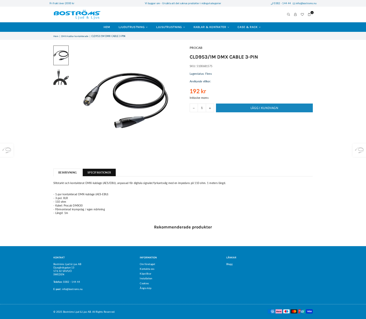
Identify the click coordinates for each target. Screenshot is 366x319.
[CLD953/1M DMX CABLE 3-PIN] (61, 55)
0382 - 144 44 (282, 3)
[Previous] (75, 100)
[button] (309, 14)
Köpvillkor (145, 273)
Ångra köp (145, 288)
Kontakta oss (147, 268)
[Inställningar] (295, 14)
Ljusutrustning (169, 27)
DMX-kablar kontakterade (74, 36)
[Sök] (288, 14)
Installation (146, 278)
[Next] (175, 100)
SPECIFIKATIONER (99, 172)
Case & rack (248, 27)
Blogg (229, 264)
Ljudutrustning (132, 27)
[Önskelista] (302, 14)
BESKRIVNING (67, 172)
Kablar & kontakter (210, 27)
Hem (107, 27)
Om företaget (147, 264)
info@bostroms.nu (305, 3)
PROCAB (196, 47)
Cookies (144, 283)
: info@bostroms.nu (72, 289)
